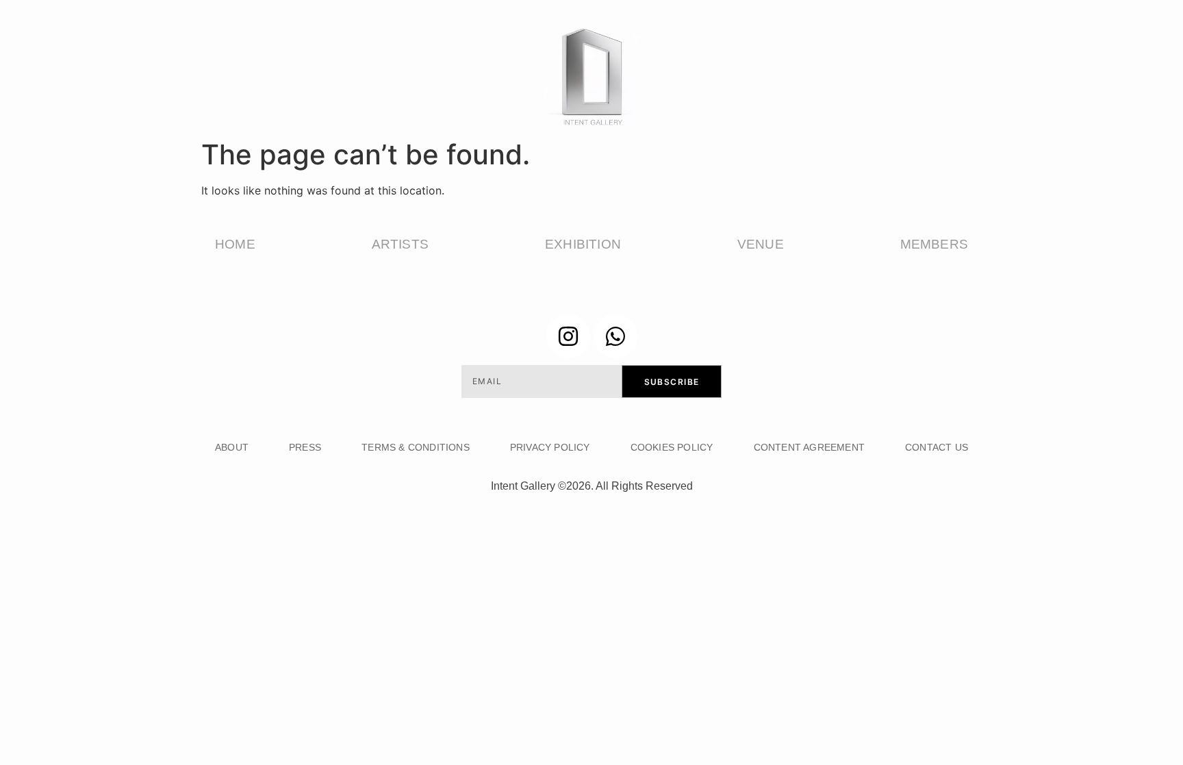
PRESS (305, 447)
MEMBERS (934, 244)
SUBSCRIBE (672, 382)
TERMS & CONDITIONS (415, 447)
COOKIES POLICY (672, 447)
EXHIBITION (583, 244)
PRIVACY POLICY (550, 447)
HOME (235, 244)
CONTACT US (936, 447)
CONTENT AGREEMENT (809, 447)
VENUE (760, 244)
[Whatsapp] (615, 336)
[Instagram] (568, 336)
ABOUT (232, 447)
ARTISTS (400, 244)
